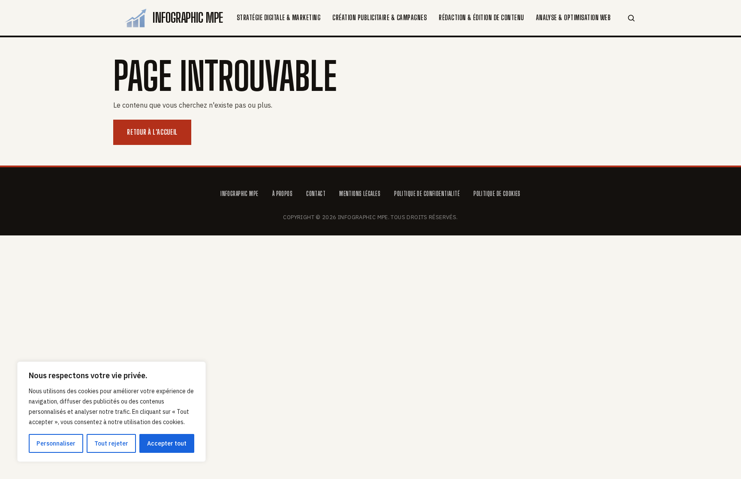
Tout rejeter (111, 443)
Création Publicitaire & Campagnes (379, 17)
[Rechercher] (631, 18)
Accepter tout (167, 443)
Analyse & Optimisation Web (573, 17)
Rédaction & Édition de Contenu (481, 17)
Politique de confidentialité (427, 193)
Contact (315, 193)
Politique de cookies (497, 193)
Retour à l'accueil (152, 132)
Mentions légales (359, 193)
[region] (111, 412)
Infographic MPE (239, 193)
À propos (282, 193)
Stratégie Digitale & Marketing (278, 17)
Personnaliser (55, 443)
